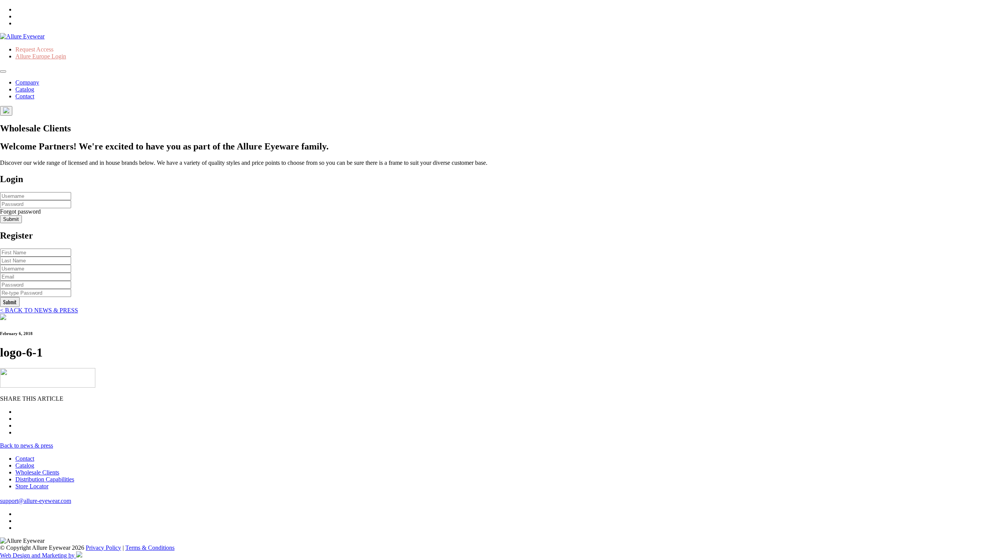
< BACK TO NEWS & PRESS (39, 310)
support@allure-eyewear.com (35, 501)
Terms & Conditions (150, 547)
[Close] (6, 111)
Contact (24, 96)
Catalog (24, 89)
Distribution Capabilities (44, 479)
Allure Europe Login (40, 56)
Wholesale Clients (37, 472)
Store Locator (31, 486)
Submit (11, 219)
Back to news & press (26, 445)
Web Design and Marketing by (38, 555)
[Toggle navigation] (3, 71)
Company (27, 82)
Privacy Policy (103, 547)
